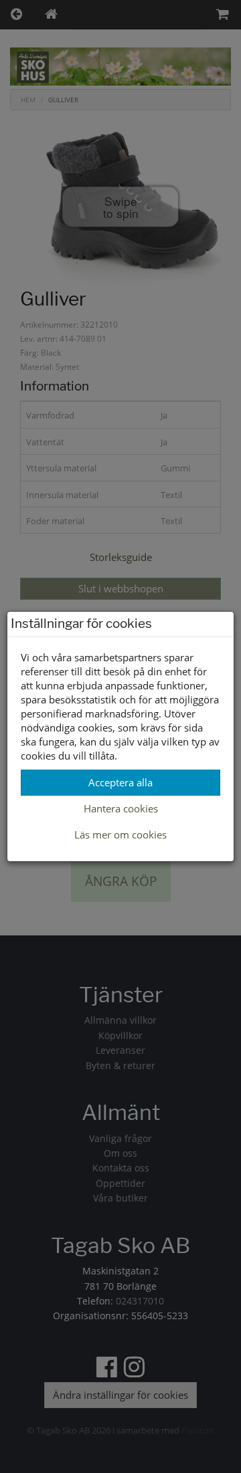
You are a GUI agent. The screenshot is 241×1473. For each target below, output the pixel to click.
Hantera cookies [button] (121, 808)
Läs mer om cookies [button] (120, 834)
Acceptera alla (120, 782)
